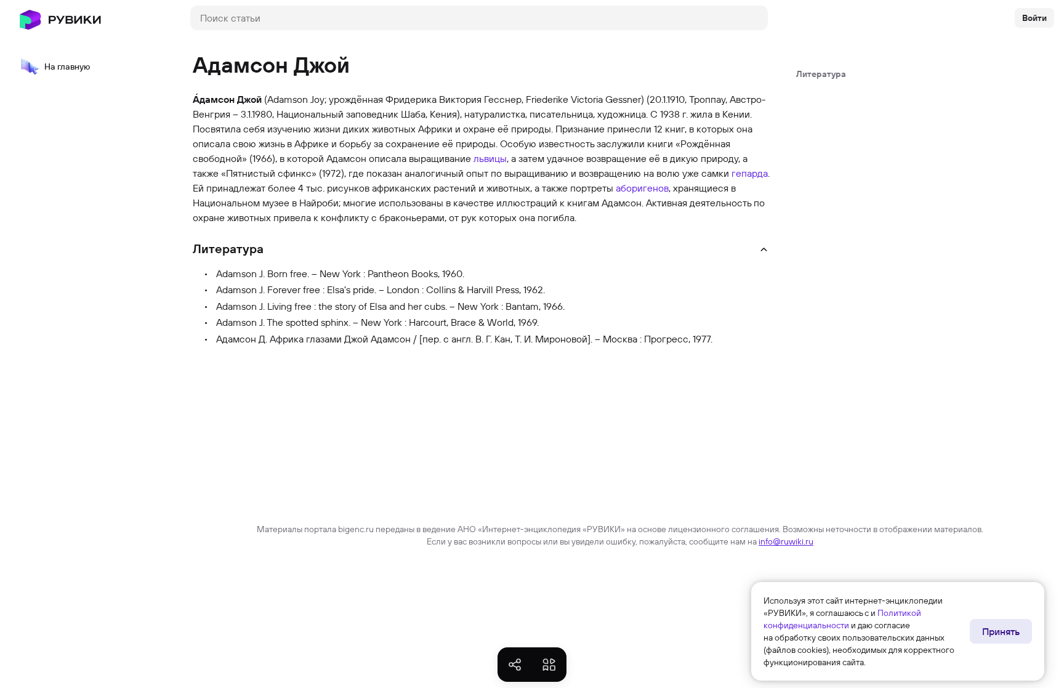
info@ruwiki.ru (786, 541)
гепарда (750, 173)
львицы (490, 158)
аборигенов (642, 188)
